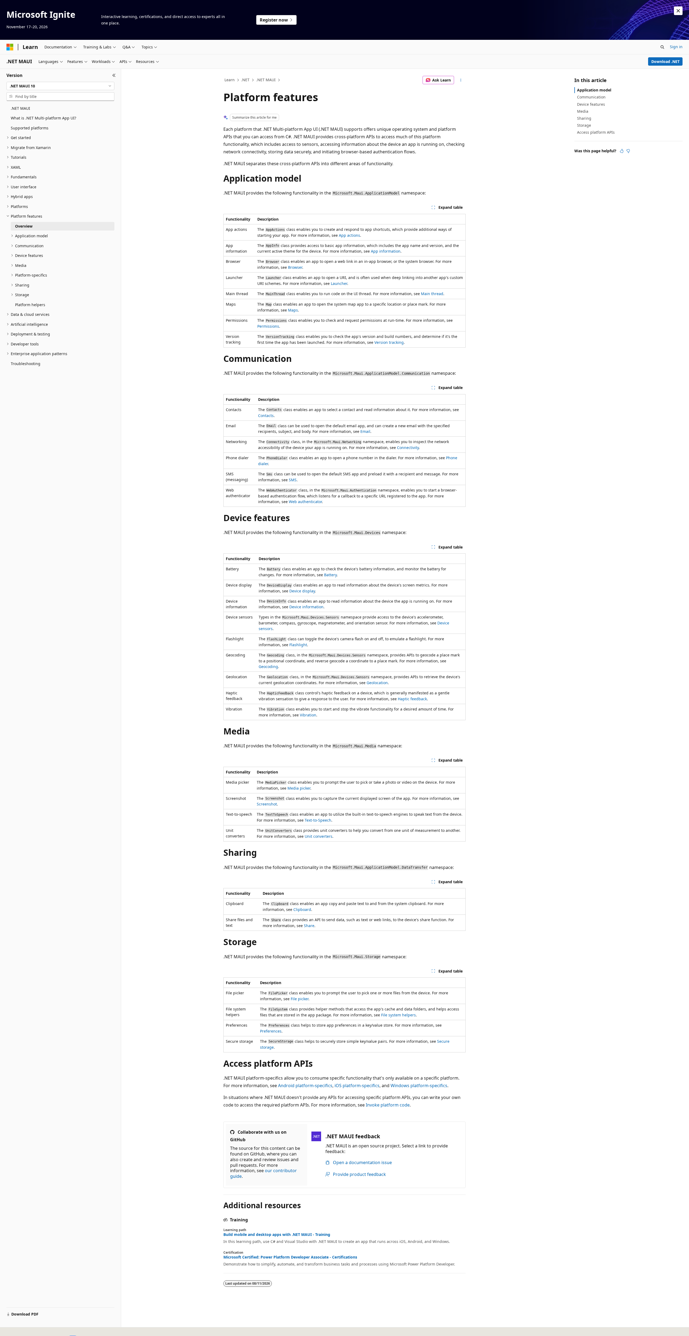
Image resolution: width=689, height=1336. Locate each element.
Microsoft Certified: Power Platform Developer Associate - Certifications (290, 1257)
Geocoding (268, 666)
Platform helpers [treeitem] (30, 304)
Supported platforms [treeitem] (29, 127)
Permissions (268, 326)
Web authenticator (305, 501)
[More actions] (461, 80)
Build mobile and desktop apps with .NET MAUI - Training (276, 1234)
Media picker (298, 788)
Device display (302, 590)
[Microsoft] (9, 47)
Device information (306, 606)
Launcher (339, 283)
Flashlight (298, 644)
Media (582, 111)
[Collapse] (114, 75)
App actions (349, 235)
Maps (293, 310)
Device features (591, 104)
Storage (584, 125)
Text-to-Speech (318, 820)
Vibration (308, 715)
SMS (293, 479)
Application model (594, 90)
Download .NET (665, 61)
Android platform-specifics (305, 1085)
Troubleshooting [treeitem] (25, 363)
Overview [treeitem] (24, 226)
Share (309, 925)
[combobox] (60, 86)
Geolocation (377, 682)
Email (365, 431)
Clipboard (302, 909)
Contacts (266, 415)
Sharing (584, 118)
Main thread (432, 293)
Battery (330, 574)
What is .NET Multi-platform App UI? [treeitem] (43, 118)
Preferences (271, 1031)
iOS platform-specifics (357, 1085)
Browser (295, 267)
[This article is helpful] (621, 151)
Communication (591, 97)
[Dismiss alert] (678, 10)
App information (385, 251)
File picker (299, 998)
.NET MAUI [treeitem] (20, 108)
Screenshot (267, 804)
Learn (229, 79)
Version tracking (389, 342)
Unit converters (318, 836)
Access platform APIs (596, 132)
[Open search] (662, 47)
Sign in (676, 46)
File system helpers (398, 1014)
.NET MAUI (266, 79)
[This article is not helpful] (628, 151)
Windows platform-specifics (419, 1085)
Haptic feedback (412, 698)
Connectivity (408, 447)
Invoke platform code (388, 1105)
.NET (245, 79)
